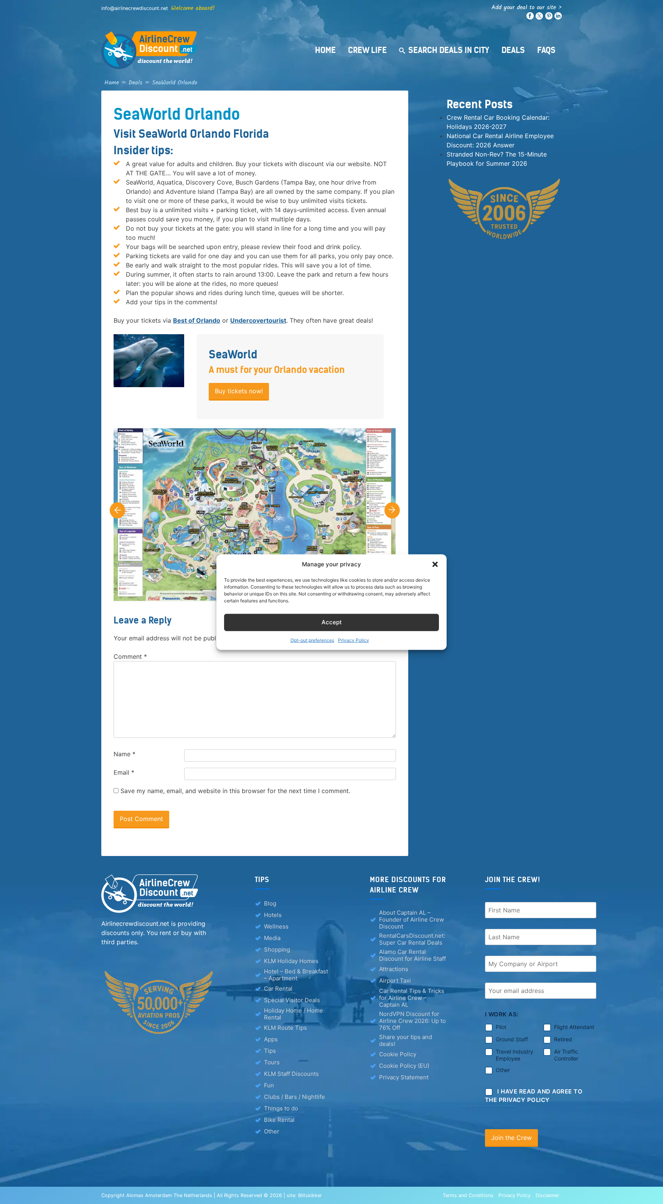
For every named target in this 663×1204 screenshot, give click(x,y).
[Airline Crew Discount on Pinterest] (548, 18)
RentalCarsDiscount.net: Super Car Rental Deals (412, 939)
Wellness (276, 926)
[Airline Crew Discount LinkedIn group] (558, 18)
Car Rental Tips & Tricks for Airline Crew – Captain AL (411, 998)
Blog (270, 903)
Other (271, 1131)
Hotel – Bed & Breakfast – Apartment (296, 975)
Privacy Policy (353, 640)
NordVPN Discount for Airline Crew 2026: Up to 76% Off (412, 1021)
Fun (269, 1085)
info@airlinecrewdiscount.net (134, 8)
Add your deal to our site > (526, 7)
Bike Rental (279, 1119)
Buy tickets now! (239, 391)
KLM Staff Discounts (291, 1073)
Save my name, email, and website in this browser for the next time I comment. (235, 791)
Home (325, 50)
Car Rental (278, 988)
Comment (130, 656)
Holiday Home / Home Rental (293, 1014)
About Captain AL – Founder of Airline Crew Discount (411, 919)
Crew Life (367, 50)
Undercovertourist (258, 320)
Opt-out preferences (312, 640)
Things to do (281, 1108)
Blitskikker (310, 1195)
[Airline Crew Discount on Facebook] (530, 18)
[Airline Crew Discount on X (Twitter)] (539, 18)
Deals (513, 50)
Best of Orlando (196, 320)
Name (124, 754)
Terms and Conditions (468, 1195)
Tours (272, 1062)
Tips (270, 1050)
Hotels (273, 915)
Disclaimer (547, 1195)
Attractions (393, 969)
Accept (332, 622)
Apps (271, 1039)
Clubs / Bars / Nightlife (294, 1096)
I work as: (502, 1014)
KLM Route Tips (285, 1027)
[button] (435, 564)
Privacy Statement (404, 1077)
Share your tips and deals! (405, 1040)
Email (124, 772)
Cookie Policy (397, 1054)
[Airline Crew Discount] (197, 50)
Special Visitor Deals (292, 1000)
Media (272, 938)
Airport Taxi (395, 980)
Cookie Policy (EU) (404, 1065)
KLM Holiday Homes (291, 961)
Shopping (277, 949)
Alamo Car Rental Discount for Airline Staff (412, 955)
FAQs (546, 50)
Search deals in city (448, 50)
